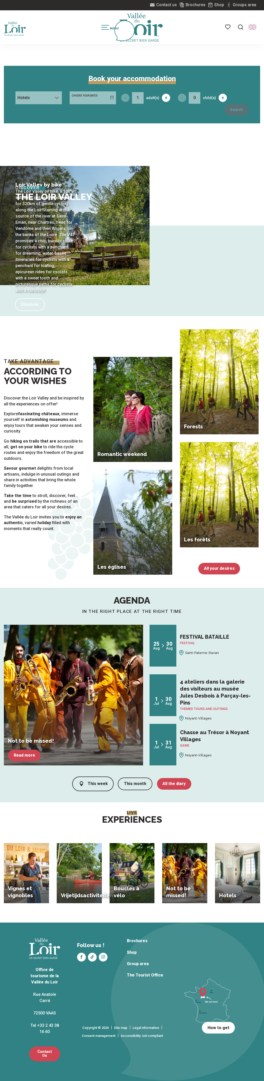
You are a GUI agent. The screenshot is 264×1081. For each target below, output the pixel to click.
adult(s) (152, 98)
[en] (252, 27)
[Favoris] (228, 27)
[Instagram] (103, 957)
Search (236, 110)
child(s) (209, 98)
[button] (240, 27)
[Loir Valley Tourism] (141, 27)
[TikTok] (92, 957)
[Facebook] (81, 957)
